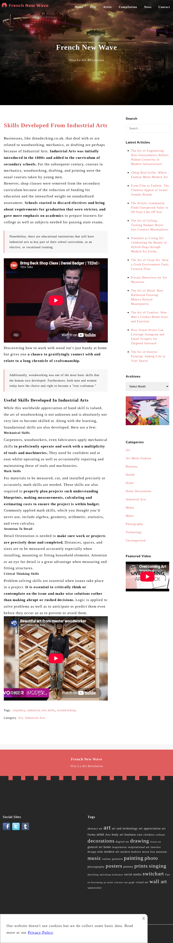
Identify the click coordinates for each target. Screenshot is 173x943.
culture (160, 834)
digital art (122, 841)
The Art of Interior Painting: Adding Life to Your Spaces (148, 356)
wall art (158, 881)
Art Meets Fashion (138, 458)
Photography (134, 524)
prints (141, 866)
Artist (107, 7)
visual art (142, 882)
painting (133, 858)
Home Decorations (138, 491)
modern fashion (130, 851)
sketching (93, 874)
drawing (139, 841)
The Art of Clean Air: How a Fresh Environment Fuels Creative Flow (150, 265)
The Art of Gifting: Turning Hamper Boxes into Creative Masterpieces (149, 225)
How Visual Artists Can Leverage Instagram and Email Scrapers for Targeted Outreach (147, 336)
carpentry (18, 710)
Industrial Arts (35, 717)
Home (79, 7)
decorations (101, 841)
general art (95, 847)
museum (161, 851)
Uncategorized (136, 540)
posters (114, 866)
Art (20, 717)
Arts (108, 834)
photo (151, 858)
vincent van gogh (124, 882)
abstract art (95, 828)
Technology (134, 532)
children (149, 834)
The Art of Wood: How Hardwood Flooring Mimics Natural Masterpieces (147, 297)
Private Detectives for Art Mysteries (149, 280)
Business (132, 466)
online (106, 858)
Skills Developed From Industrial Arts (56, 125)
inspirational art (139, 847)
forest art (155, 842)
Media (130, 507)
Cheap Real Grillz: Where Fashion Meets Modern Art (149, 175)
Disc (93, 7)
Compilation (128, 7)
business (130, 834)
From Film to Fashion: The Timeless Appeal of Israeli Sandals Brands (150, 190)
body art (117, 834)
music (94, 858)
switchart (153, 873)
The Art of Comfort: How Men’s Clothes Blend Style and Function (149, 317)
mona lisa (148, 851)
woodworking (66, 710)
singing (157, 866)
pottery (128, 866)
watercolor (95, 887)
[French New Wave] (26, 7)
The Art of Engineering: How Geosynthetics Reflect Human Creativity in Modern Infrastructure (150, 157)
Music (130, 515)
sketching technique (111, 874)
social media (133, 874)
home (107, 847)
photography (96, 866)
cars (139, 834)
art (107, 827)
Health (130, 474)
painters (117, 858)
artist (100, 834)
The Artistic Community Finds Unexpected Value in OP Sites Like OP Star (149, 208)
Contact (164, 7)
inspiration (119, 847)
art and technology (125, 828)
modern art (111, 851)
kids (100, 851)
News (147, 7)
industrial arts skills (41, 710)
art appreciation (150, 828)
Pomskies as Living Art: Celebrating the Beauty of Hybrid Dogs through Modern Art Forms (149, 245)
